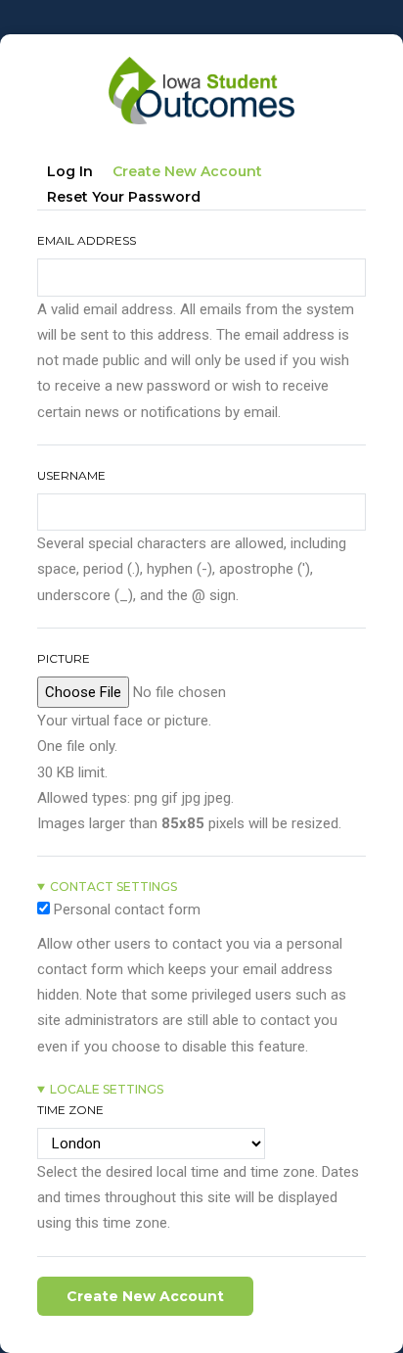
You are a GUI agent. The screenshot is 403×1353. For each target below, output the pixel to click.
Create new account (192, 175)
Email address (86, 240)
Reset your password (124, 197)
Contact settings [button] (113, 886)
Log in (70, 171)
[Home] (201, 64)
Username (71, 475)
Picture (63, 658)
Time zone (70, 1109)
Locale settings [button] (106, 1089)
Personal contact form (127, 909)
